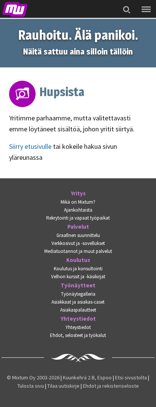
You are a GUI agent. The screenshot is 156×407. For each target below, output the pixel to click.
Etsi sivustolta (131, 377)
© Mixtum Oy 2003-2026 (33, 377)
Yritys (78, 193)
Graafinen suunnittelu (78, 235)
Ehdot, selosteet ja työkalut (78, 335)
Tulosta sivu (30, 385)
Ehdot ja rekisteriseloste (111, 385)
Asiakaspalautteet (78, 310)
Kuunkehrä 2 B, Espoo (87, 377)
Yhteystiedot (78, 318)
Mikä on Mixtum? (78, 202)
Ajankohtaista (78, 210)
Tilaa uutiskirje (63, 385)
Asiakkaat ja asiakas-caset (78, 302)
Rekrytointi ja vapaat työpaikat (78, 218)
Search (124, 5)
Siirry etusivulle (30, 146)
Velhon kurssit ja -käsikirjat (78, 276)
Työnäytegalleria (78, 294)
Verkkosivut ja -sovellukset (78, 243)
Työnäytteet (78, 285)
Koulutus (78, 260)
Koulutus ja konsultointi (78, 268)
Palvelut (78, 226)
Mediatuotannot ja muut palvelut (78, 251)
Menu (144, 4)
